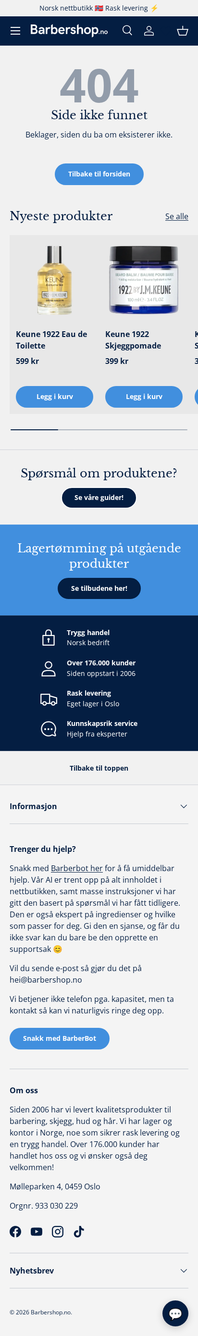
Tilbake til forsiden (99, 173)
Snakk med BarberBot (59, 1038)
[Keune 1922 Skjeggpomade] (144, 280)
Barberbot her (77, 868)
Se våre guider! (99, 497)
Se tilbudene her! (99, 588)
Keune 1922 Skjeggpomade (133, 340)
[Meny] (15, 30)
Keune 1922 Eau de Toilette (51, 340)
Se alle (176, 216)
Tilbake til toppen (99, 768)
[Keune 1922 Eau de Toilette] (54, 280)
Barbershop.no (51, 1312)
